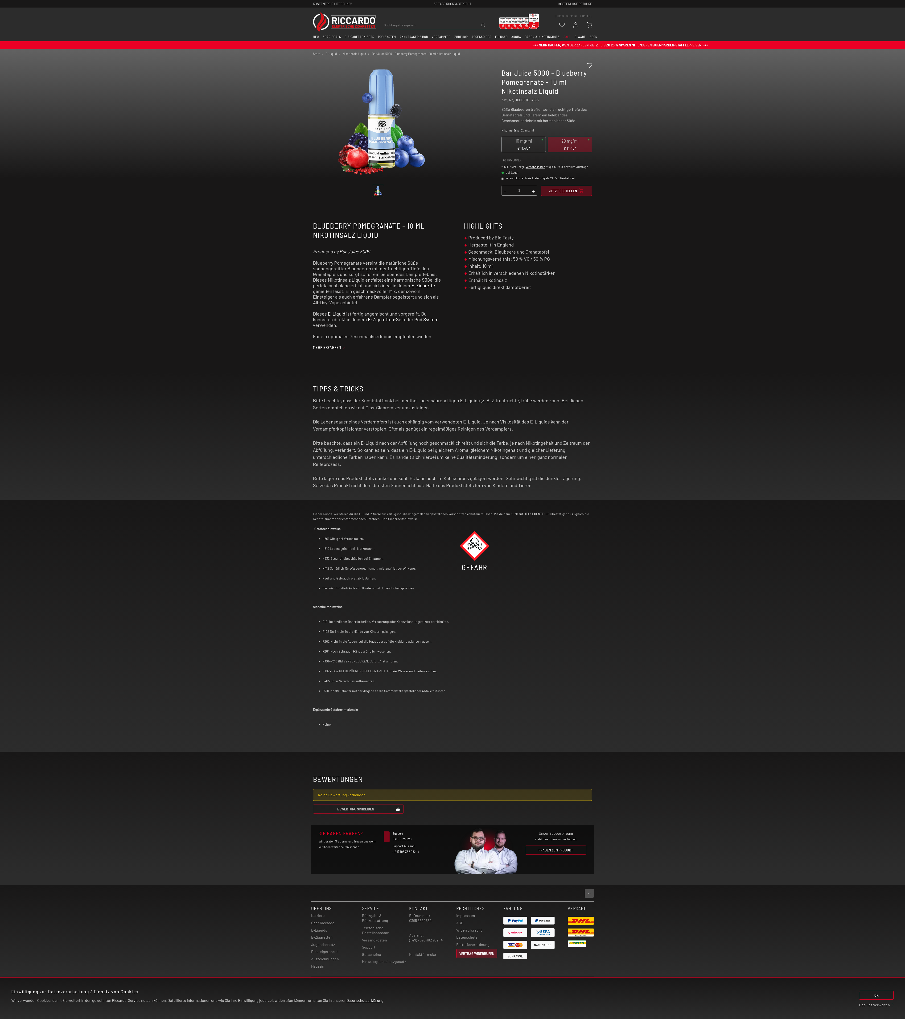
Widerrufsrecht (469, 930)
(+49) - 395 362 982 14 (426, 940)
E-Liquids (319, 930)
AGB (459, 922)
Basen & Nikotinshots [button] (542, 37)
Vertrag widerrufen (476, 953)
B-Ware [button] (580, 37)
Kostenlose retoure (575, 3)
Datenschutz (466, 937)
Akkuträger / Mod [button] (414, 37)
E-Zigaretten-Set (385, 319)
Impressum (465, 915)
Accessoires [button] (481, 37)
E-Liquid (336, 313)
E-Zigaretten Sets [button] (359, 37)
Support (368, 947)
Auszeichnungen (325, 959)
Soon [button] (593, 37)
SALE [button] (567, 37)
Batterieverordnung (473, 944)
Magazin (317, 966)
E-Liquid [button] (501, 37)
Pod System (426, 319)
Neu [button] (316, 37)
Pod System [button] (387, 37)
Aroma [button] (516, 37)
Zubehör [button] (461, 37)
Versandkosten (535, 167)
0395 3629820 (420, 920)
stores (559, 16)
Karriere (586, 16)
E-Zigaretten (322, 937)
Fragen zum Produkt (556, 850)
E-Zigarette (423, 285)
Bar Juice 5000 (354, 251)
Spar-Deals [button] (332, 37)
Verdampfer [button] (441, 37)
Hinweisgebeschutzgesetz (384, 961)
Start (316, 54)
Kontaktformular (422, 954)
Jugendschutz (323, 944)
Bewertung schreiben (355, 809)
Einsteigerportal (324, 951)
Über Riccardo (322, 922)
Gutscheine (371, 954)
